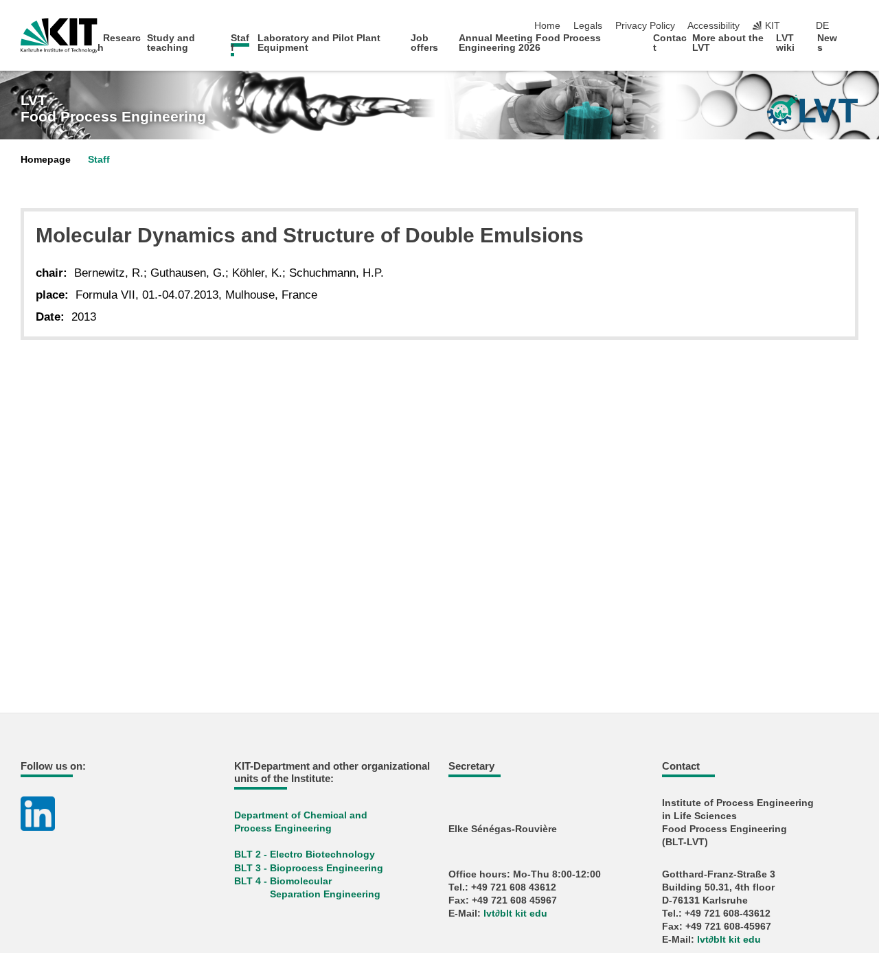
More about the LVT (728, 43)
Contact (670, 43)
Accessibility (713, 26)
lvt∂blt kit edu (515, 913)
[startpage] (854, 47)
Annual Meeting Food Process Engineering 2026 (530, 43)
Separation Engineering (325, 894)
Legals (587, 26)
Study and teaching (171, 43)
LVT (113, 108)
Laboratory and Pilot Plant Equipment (319, 43)
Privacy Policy (645, 26)
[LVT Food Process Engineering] (812, 110)
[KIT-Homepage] (59, 36)
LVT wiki (785, 43)
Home (547, 26)
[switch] (854, 26)
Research (119, 43)
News (827, 43)
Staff (240, 43)
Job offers (424, 43)
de (822, 26)
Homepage (46, 159)
